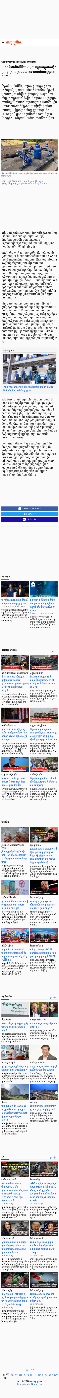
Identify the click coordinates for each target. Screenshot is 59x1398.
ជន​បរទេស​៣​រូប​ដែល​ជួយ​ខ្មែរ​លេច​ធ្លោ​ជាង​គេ (43, 1025)
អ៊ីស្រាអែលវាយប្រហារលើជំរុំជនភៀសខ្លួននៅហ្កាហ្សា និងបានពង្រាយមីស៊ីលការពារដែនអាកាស (42, 682)
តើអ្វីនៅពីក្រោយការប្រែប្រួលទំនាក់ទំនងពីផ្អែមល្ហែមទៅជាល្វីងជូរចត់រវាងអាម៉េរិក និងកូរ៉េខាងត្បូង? (42, 1247)
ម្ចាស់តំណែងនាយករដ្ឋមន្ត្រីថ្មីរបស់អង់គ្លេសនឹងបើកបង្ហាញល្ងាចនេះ (14, 601)
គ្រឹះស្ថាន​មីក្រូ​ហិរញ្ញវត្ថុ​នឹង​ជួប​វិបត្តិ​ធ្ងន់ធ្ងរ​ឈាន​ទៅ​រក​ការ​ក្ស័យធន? (14, 1068)
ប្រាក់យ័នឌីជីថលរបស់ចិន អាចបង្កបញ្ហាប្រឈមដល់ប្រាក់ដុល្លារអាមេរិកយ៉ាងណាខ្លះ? (14, 904)
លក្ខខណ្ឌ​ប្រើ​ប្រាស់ (51, 1375)
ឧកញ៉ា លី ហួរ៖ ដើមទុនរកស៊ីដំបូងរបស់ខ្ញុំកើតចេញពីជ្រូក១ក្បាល (44, 1068)
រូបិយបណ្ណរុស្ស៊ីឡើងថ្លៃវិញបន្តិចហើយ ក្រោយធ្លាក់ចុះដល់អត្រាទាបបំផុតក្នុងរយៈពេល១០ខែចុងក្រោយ (14, 857)
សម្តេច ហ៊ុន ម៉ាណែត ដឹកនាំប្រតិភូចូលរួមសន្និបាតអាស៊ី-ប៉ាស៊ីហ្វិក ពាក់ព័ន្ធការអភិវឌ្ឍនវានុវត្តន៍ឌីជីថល (14, 954)
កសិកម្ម (36, 183)
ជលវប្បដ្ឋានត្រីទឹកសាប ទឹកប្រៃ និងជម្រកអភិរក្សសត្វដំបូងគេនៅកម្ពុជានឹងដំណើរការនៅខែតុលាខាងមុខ (42, 605)
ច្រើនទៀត (53, 998)
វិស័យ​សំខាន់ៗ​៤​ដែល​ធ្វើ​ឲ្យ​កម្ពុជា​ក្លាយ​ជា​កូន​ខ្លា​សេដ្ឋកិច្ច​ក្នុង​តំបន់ (43, 1107)
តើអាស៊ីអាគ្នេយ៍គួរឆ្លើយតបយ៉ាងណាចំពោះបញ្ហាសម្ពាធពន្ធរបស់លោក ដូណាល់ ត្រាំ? (42, 904)
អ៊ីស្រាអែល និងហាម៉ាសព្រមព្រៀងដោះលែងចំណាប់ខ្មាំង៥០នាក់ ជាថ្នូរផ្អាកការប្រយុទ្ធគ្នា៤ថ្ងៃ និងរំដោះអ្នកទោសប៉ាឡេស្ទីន (15, 684)
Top (31, 1370)
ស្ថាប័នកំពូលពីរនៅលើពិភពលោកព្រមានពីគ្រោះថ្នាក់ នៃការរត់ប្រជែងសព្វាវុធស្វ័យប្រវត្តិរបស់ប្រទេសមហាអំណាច (14, 1247)
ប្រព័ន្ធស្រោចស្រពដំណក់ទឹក (22, 183)
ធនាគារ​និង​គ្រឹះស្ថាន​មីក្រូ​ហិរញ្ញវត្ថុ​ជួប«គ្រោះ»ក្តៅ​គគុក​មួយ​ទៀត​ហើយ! (14, 1026)
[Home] (14, 43)
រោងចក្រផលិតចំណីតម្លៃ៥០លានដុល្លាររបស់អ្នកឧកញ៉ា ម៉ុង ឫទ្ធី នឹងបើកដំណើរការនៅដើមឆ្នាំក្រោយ (28, 389)
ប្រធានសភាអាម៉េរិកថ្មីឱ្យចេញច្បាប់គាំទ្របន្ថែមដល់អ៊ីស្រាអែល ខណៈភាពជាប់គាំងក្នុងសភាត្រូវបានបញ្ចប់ (14, 734)
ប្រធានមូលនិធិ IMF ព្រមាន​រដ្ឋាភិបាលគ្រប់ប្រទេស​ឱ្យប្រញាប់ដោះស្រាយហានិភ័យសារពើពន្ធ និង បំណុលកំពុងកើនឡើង (14, 1299)
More (54, 651)
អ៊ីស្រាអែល (44, 183)
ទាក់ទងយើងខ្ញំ (29, 1375)
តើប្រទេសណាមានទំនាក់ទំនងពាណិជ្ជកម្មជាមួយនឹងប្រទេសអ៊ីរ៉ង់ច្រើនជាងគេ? (43, 1297)
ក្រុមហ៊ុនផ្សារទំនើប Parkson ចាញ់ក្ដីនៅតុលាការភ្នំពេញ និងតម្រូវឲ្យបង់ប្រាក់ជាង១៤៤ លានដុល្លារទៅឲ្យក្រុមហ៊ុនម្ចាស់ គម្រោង (14, 1113)
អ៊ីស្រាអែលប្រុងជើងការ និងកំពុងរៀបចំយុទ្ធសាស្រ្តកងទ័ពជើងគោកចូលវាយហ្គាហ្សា (43, 781)
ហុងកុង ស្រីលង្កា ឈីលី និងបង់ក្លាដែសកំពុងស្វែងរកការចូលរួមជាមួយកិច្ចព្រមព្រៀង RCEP (43, 952)
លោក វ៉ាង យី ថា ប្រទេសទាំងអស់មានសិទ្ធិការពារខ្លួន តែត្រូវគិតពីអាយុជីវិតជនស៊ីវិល (13, 781)
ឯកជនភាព (39, 1375)
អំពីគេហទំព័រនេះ (16, 1375)
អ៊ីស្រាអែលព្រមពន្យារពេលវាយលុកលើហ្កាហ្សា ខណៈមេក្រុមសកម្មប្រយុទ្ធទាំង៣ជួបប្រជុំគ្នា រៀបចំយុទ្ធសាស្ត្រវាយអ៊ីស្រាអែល (43, 734)
